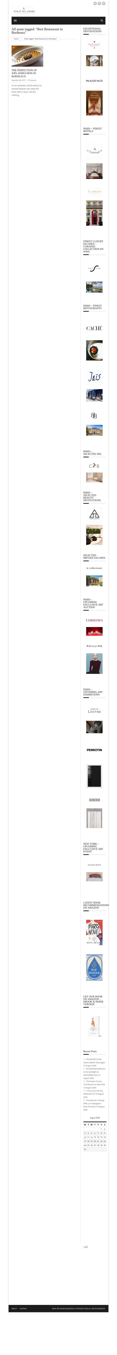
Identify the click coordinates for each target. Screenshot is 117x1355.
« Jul (85, 1246)
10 (85, 1137)
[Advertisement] (94, 1198)
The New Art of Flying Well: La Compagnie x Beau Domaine (93, 1103)
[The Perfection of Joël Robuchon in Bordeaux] (27, 66)
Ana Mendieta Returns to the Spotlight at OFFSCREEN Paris (94, 1071)
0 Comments (32, 80)
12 (92, 1137)
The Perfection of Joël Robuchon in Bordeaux (24, 73)
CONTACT (23, 1308)
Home (16, 39)
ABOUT (14, 1308)
